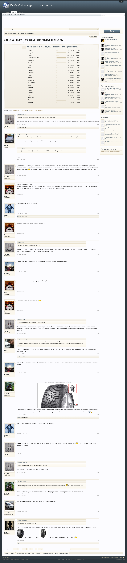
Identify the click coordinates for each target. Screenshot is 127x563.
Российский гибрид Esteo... (111, 39)
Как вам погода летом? (110, 48)
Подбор (91, 36)
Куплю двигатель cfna (110, 128)
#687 (98, 254)
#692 (98, 353)
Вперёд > (40, 110)
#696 (98, 453)
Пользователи (22, 12)
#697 (98, 472)
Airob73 (106, 121)
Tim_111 (6, 126)
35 (27, 110)
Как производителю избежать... (112, 69)
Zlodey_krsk (108, 127)
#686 (98, 233)
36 (29, 110)
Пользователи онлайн (108, 149)
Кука (5, 196)
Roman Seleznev (109, 62)
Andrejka (19, 417)
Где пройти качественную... (111, 57)
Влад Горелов (108, 54)
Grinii (106, 40)
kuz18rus (19, 356)
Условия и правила (120, 559)
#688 (98, 271)
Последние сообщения (19, 14)
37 (31, 110)
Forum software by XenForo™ (15, 559)
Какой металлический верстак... (112, 74)
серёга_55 (7, 215)
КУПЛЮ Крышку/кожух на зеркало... (113, 141)
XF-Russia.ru (10, 561)
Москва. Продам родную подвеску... (113, 133)
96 (36, 110)
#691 (98, 333)
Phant (18, 127)
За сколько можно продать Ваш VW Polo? (20, 33)
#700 (98, 540)
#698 (98, 495)
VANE (106, 140)
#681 (98, 124)
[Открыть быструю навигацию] (98, 29)
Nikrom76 (107, 143)
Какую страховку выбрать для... (112, 52)
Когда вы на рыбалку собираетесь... (113, 65)
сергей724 (7, 513)
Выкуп (95, 36)
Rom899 (6, 273)
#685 (98, 213)
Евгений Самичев (109, 71)
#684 (98, 194)
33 (22, 110)
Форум (14, 12)
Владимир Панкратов (110, 45)
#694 (98, 414)
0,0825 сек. (64, 559)
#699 (98, 511)
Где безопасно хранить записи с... (113, 43)
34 (25, 110)
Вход (121, 1)
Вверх (120, 557)
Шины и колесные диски (17, 42)
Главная (7, 12)
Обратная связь (105, 557)
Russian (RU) (6, 557)
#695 (98, 433)
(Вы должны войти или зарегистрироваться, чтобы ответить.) (84, 549)
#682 (98, 159)
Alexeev (107, 130)
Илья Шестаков (108, 67)
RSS (123, 557)
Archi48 (6, 394)
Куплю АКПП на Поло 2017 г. (111, 120)
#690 (98, 310)
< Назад (15, 110)
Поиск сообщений (7, 14)
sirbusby (38, 42)
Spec (5, 350)
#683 (98, 175)
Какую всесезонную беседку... (112, 61)
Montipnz (107, 134)
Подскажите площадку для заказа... (113, 78)
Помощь (112, 557)
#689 (98, 291)
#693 (98, 372)
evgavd (19, 543)
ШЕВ (24, 356)
